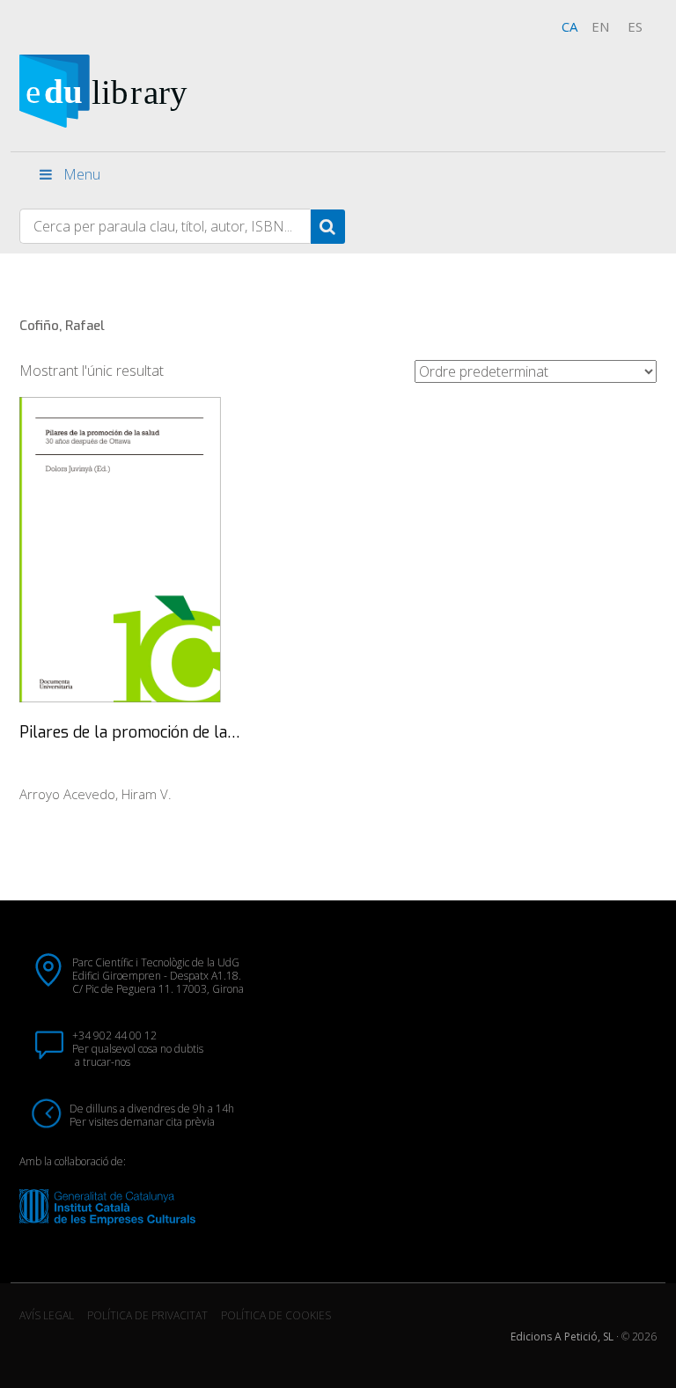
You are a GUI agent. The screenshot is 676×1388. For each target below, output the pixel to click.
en (600, 26)
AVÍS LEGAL (46, 1315)
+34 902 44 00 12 (114, 1035)
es (635, 26)
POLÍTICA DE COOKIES (276, 1315)
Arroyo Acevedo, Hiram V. (95, 794)
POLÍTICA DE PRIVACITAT (147, 1315)
